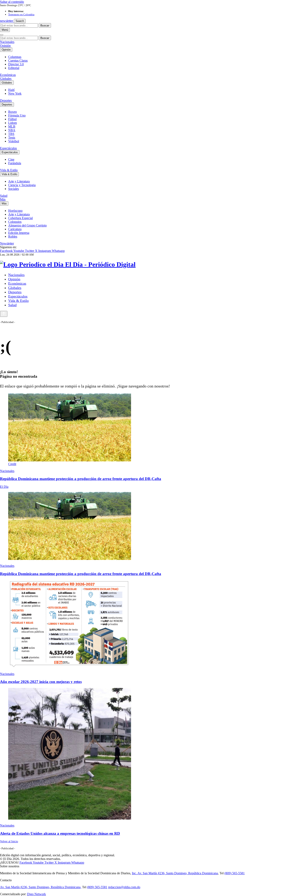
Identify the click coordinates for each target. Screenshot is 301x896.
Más (3, 199)
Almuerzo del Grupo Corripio (27, 225)
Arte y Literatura (19, 181)
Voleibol (13, 141)
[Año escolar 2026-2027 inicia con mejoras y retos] (150, 624)
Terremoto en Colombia (21, 14)
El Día (4, 486)
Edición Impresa (18, 232)
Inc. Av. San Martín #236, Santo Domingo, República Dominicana (175, 873)
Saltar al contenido (12, 1)
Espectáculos (8, 148)
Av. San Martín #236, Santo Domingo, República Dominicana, (40, 887)
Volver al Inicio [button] (9, 841)
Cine (11, 159)
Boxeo (12, 111)
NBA (11, 130)
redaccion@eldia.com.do (124, 887)
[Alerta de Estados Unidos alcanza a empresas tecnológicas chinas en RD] (150, 754)
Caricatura (15, 229)
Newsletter (7, 243)
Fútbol (12, 119)
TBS (11, 134)
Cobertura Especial (20, 218)
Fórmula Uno (17, 115)
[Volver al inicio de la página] (3, 314)
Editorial (13, 68)
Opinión (5, 45)
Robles (12, 236)
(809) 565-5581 (234, 873)
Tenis (11, 137)
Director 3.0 (16, 64)
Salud (3, 195)
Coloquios (15, 221)
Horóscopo (15, 210)
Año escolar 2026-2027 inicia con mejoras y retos (41, 682)
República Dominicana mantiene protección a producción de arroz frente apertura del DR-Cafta (80, 479)
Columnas (14, 57)
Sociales (13, 188)
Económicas (8, 75)
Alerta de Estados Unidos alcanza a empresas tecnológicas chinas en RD (60, 833)
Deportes (6, 100)
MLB (11, 126)
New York (15, 93)
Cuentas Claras (18, 60)
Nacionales (7, 42)
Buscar (44, 25)
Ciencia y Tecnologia (22, 185)
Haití (11, 90)
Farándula (14, 163)
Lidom (12, 123)
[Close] (1, 34)
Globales (5, 78)
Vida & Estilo (9, 170)
